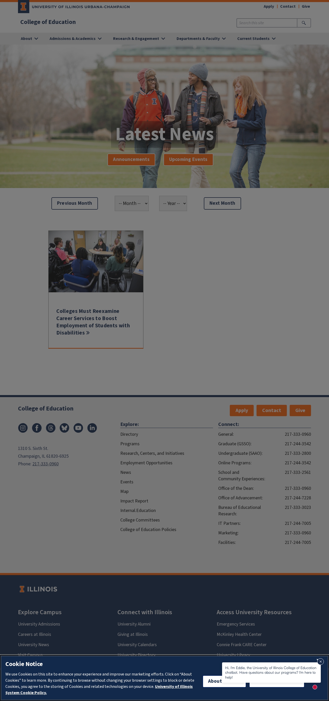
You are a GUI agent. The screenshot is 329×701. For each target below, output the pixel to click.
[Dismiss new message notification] (320, 661)
